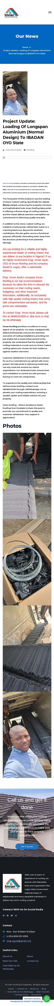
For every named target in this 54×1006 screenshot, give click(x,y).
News (30, 956)
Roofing (30, 150)
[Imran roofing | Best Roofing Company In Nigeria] (11, 12)
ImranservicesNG (13, 150)
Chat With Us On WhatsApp (11, 967)
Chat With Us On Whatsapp (20, 992)
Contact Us (33, 961)
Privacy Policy (21, 995)
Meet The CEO (42, 992)
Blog (44, 989)
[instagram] (16, 915)
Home (25, 47)
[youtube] (12, 915)
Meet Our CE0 (10, 961)
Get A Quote (27, 846)
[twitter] (4, 915)
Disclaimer (36, 995)
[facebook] (7, 915)
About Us (7, 956)
